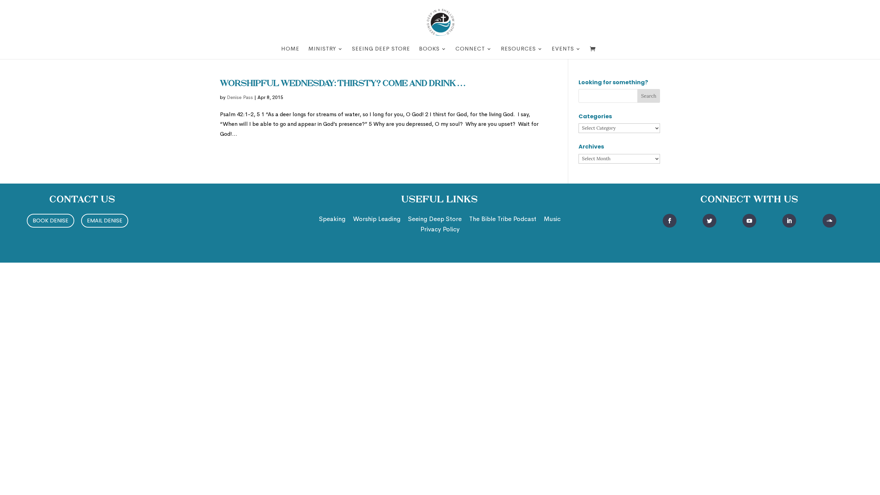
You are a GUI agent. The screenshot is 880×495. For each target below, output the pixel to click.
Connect (470, 49)
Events (563, 49)
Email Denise (104, 220)
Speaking (332, 220)
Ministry (322, 49)
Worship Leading (376, 220)
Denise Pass (240, 97)
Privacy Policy (440, 230)
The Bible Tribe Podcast (502, 220)
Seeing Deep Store (381, 49)
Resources (518, 49)
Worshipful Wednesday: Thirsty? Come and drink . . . (342, 84)
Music (552, 220)
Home (290, 49)
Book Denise (50, 220)
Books (429, 49)
